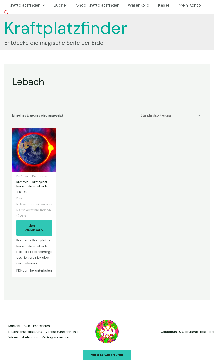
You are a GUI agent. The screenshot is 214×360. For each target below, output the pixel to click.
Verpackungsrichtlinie (62, 331)
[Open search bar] (6, 12)
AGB (27, 326)
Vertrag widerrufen (56, 337)
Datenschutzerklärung (25, 331)
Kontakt (14, 326)
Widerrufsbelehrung (23, 337)
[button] (42, 5)
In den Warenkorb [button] (34, 227)
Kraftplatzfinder (65, 28)
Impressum (41, 326)
